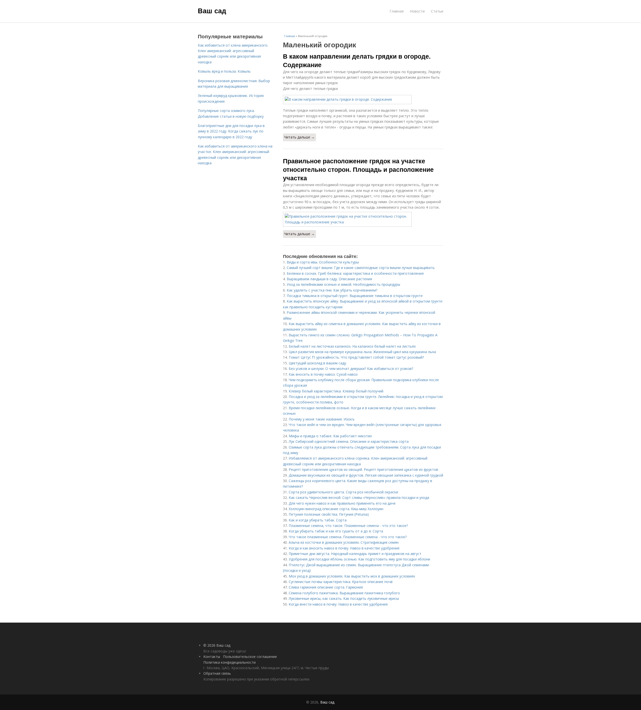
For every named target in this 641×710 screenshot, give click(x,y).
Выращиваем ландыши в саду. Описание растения (329, 278)
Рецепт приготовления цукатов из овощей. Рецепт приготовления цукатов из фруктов (363, 469)
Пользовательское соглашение (250, 656)
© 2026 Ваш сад (216, 645)
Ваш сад (212, 10)
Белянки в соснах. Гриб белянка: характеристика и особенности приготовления (355, 273)
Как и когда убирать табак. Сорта (318, 520)
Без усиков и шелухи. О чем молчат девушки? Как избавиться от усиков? (351, 368)
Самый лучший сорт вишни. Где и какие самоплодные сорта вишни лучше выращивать (361, 267)
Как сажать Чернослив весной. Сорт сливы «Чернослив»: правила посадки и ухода (359, 497)
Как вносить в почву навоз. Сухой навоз (323, 374)
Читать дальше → (299, 137)
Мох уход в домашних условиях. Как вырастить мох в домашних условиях (352, 576)
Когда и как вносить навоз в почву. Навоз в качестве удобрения (344, 548)
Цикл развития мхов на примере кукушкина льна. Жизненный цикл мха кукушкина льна (362, 351)
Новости (417, 11)
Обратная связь (217, 673)
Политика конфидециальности (229, 662)
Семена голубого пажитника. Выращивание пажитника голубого (344, 593)
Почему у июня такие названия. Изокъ (322, 419)
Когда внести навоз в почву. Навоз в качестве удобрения (338, 604)
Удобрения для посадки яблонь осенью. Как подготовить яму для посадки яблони (359, 559)
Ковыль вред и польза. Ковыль (224, 71)
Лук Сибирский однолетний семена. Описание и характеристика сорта (349, 441)
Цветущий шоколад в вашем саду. (318, 363)
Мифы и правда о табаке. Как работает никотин (330, 436)
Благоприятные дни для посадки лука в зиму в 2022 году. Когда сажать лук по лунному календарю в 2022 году (231, 131)
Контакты (211, 656)
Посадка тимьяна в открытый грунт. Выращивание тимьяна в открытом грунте (355, 295)
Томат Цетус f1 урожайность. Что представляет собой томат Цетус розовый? (356, 357)
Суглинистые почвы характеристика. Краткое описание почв (341, 581)
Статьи (437, 11)
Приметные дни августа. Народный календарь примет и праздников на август (355, 553)
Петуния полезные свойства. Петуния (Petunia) (329, 514)
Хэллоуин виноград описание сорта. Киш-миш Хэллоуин (336, 508)
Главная (397, 11)
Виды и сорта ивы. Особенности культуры (323, 262)
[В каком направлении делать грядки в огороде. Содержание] (363, 99)
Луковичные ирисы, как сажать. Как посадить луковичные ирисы (344, 598)
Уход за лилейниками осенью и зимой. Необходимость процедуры (343, 284)
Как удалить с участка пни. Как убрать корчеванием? (332, 290)
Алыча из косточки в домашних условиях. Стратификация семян (344, 542)
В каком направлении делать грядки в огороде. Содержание (357, 60)
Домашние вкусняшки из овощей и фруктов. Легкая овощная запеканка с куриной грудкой (366, 475)
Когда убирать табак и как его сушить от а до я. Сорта (336, 531)
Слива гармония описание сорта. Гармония (326, 587)
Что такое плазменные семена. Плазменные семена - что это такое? (348, 536)
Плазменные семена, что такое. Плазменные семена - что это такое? (348, 525)
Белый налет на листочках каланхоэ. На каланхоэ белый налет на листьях (352, 346)
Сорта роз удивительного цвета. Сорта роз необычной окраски (343, 492)
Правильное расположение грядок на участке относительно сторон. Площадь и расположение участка (358, 169)
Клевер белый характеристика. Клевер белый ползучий (336, 391)
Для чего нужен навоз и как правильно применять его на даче (342, 503)
